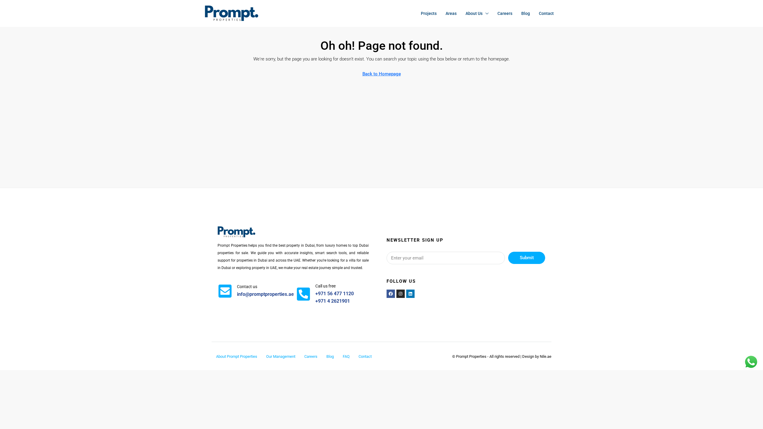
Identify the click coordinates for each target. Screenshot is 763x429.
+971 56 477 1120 (334, 293)
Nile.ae (545, 356)
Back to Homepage (381, 74)
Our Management (280, 356)
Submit (527, 257)
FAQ (346, 356)
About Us (474, 13)
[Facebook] (391, 294)
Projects (429, 13)
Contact (546, 13)
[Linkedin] (410, 294)
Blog (525, 13)
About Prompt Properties (236, 356)
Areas (451, 13)
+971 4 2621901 (332, 301)
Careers (504, 13)
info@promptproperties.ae (265, 294)
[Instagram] (400, 294)
